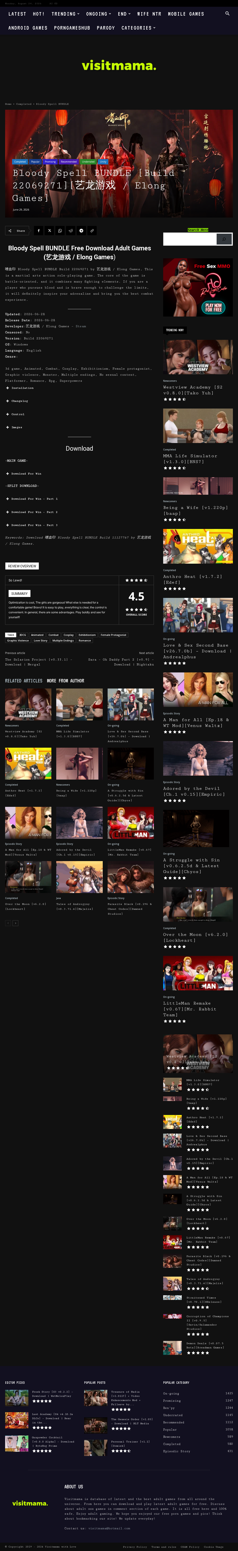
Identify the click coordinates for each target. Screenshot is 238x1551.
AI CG (53, 3)
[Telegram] (81, 230)
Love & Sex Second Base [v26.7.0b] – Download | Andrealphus (129, 736)
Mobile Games (186, 13)
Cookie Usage (214, 1546)
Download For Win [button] (26, 473)
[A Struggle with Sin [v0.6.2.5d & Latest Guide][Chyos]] (131, 764)
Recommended (69, 161)
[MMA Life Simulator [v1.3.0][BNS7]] (79, 704)
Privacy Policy (135, 1546)
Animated (37, 635)
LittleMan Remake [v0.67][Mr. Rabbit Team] (190, 1009)
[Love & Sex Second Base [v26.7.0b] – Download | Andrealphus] (131, 704)
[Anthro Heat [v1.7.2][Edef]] (28, 764)
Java (58, 898)
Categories (137, 27)
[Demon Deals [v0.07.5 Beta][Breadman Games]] (172, 1348)
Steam (81, 326)
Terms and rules (163, 1546)
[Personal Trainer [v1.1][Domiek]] (95, 1448)
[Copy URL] (92, 230)
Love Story (40, 640)
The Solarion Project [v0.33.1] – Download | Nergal (38, 662)
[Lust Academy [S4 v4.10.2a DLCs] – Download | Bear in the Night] (16, 1420)
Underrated (88, 161)
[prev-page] (8, 923)
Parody (106, 27)
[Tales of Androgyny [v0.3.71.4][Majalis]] (79, 877)
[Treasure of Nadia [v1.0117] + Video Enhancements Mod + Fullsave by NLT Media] (95, 1398)
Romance (85, 640)
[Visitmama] (119, 66)
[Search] (224, 239)
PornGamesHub (72, 27)
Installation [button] (22, 388)
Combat (54, 635)
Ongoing (96, 13)
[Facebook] (38, 230)
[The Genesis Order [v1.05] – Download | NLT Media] (95, 1425)
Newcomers (12, 725)
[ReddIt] (70, 230)
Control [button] (17, 414)
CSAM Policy (190, 1546)
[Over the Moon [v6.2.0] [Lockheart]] (28, 877)
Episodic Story (13, 843)
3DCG (22, 635)
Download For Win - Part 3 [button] (34, 525)
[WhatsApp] (60, 230)
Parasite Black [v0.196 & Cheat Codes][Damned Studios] (130, 909)
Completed (24, 104)
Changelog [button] (19, 401)
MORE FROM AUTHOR (65, 681)
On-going (113, 725)
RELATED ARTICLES (23, 681)
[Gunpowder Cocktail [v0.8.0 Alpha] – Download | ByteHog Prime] (16, 1443)
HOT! (39, 13)
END (122, 13)
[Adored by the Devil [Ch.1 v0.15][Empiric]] (79, 823)
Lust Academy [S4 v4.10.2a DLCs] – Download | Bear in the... (52, 1418)
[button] (227, 14)
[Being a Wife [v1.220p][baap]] (79, 764)
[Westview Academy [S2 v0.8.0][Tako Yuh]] (28, 704)
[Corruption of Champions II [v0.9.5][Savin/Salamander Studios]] (172, 1316)
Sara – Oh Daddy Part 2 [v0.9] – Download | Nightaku (121, 662)
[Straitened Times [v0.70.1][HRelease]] (172, 1297)
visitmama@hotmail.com (109, 1528)
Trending (64, 13)
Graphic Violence (18, 640)
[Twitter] (49, 230)
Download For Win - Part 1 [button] (34, 499)
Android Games (28, 27)
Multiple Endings (63, 640)
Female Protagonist (113, 635)
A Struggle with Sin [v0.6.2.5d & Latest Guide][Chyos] (125, 795)
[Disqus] (79, 995)
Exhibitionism (87, 635)
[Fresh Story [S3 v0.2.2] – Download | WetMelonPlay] (16, 1398)
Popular (35, 161)
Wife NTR (149, 13)
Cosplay (69, 635)
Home (8, 104)
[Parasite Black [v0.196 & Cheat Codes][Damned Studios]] (131, 877)
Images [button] (16, 427)
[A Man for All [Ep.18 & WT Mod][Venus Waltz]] (28, 823)
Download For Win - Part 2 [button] (34, 512)
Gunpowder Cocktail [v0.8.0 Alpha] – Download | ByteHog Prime (53, 1441)
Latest (17, 13)
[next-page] (15, 923)
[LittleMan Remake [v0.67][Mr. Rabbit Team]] (131, 823)
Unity (103, 161)
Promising (50, 161)
